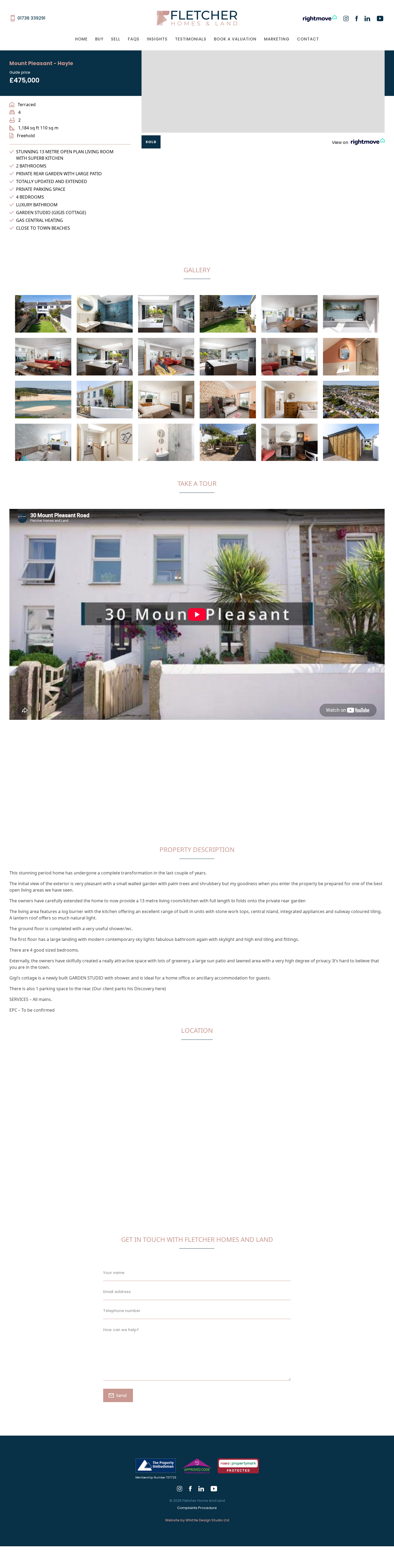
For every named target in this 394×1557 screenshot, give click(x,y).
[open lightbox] (43, 316)
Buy (99, 39)
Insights (157, 39)
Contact (308, 39)
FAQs (133, 39)
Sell (115, 39)
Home (81, 39)
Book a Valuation (235, 39)
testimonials (190, 39)
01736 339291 (31, 18)
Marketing (276, 39)
